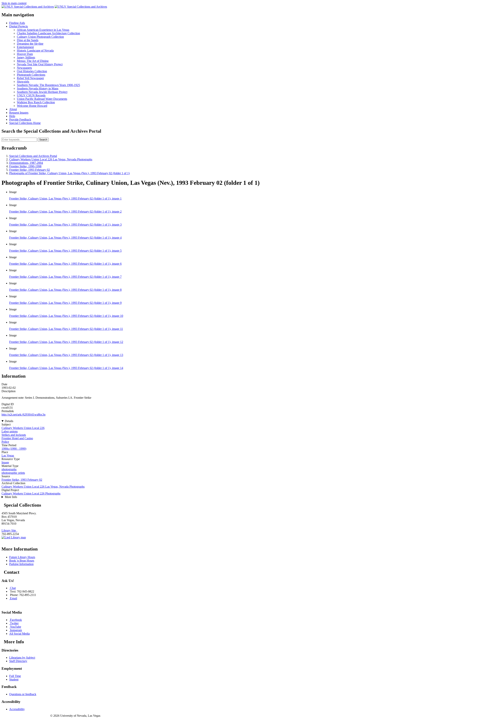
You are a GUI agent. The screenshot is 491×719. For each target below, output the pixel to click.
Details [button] (9, 421)
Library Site (9, 530)
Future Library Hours (22, 557)
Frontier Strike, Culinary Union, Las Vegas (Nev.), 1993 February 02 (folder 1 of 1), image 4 (65, 237)
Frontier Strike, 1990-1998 (25, 166)
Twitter (14, 623)
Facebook (16, 619)
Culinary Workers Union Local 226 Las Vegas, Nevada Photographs (50, 159)
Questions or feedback (22, 694)
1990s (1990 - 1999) (14, 448)
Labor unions (10, 431)
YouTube (15, 626)
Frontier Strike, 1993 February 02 (29, 169)
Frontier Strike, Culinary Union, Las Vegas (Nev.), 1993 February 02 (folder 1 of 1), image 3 (65, 224)
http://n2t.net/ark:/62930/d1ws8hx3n (23, 414)
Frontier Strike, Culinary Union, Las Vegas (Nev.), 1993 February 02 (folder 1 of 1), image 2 (65, 211)
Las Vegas (8, 455)
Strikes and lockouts (14, 434)
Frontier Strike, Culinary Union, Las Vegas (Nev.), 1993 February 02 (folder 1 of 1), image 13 (66, 355)
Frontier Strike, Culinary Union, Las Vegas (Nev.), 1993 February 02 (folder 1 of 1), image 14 (66, 368)
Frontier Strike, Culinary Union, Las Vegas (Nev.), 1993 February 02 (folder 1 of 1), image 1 (65, 198)
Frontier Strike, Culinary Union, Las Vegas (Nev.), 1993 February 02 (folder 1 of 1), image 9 (65, 302)
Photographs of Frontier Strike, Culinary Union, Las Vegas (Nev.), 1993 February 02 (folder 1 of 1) (69, 173)
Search (43, 139)
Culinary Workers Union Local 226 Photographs (31, 493)
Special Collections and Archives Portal (33, 156)
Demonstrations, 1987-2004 (26, 162)
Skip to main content (14, 3)
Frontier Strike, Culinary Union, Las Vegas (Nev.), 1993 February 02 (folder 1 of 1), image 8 (65, 289)
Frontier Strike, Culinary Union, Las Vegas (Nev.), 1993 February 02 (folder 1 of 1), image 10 (66, 315)
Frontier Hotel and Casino (17, 438)
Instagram (16, 630)
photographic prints (13, 472)
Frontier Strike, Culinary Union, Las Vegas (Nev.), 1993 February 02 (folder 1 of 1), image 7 (65, 276)
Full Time (15, 676)
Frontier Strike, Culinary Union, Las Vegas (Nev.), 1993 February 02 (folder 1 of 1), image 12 (66, 341)
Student (13, 679)
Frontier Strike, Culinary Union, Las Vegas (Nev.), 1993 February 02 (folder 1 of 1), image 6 (65, 263)
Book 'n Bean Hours (21, 560)
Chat (13, 588)
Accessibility (17, 709)
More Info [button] (11, 497)
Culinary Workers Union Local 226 (23, 428)
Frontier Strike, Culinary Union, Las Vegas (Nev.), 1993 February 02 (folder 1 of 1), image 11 (66, 328)
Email (13, 598)
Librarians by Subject (22, 657)
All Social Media (19, 633)
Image (5, 462)
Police (5, 441)
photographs (9, 469)
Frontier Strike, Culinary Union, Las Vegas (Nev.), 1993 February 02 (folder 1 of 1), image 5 (65, 250)
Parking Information (21, 564)
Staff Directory (18, 661)
